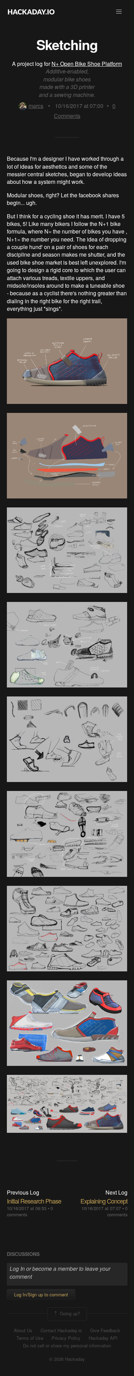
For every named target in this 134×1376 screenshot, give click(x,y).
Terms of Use (29, 1338)
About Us (23, 1330)
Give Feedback (105, 1330)
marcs (36, 106)
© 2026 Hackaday (67, 1359)
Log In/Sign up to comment (41, 1294)
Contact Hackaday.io (61, 1330)
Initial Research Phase (34, 1200)
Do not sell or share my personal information (67, 1346)
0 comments (117, 1211)
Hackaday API (103, 1338)
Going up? (69, 1313)
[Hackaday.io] (31, 11)
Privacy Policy (66, 1338)
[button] (119, 11)
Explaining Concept (103, 1200)
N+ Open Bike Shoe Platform (87, 64)
